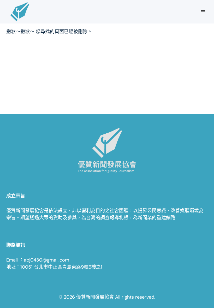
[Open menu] (203, 12)
